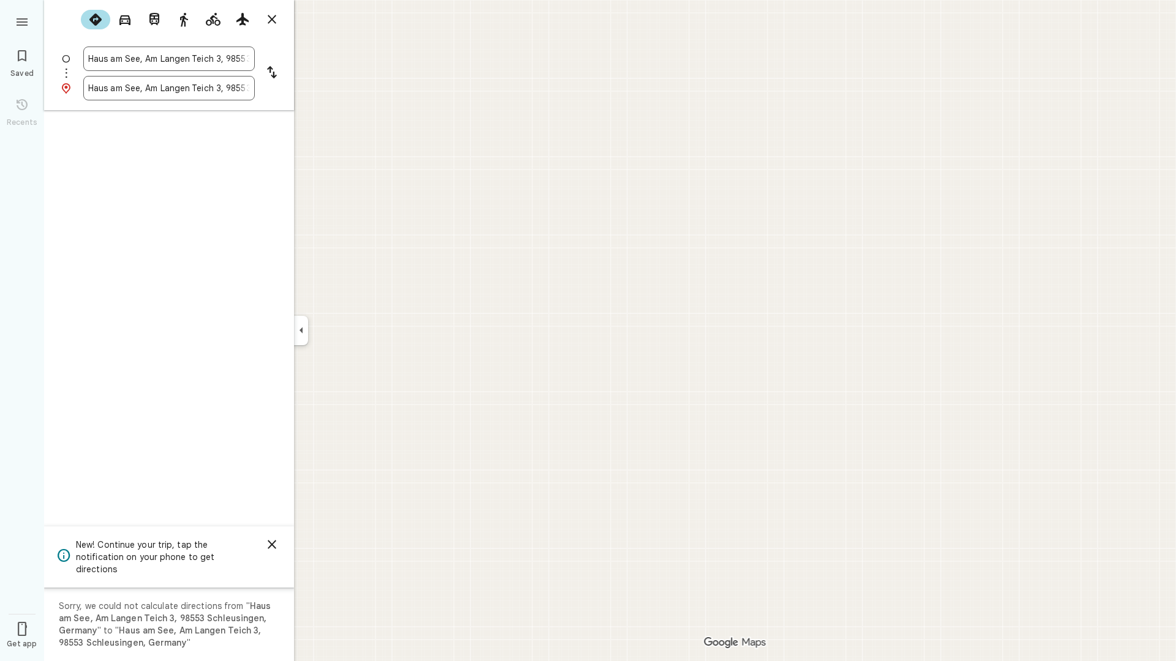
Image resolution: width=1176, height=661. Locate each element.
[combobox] (169, 59)
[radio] (95, 19)
